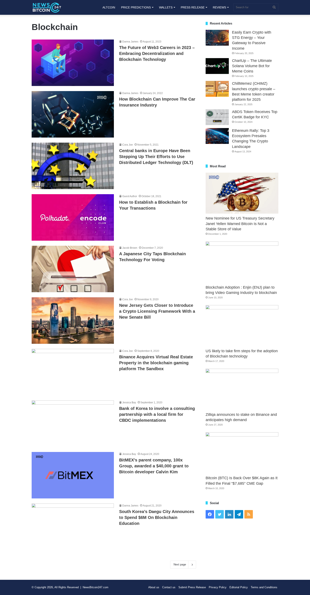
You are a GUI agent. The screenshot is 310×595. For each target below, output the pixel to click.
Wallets (166, 7)
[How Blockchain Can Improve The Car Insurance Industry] (73, 114)
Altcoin (108, 7)
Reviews (219, 7)
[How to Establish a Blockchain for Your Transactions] (73, 217)
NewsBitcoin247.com (95, 587)
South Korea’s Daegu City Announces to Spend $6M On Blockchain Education (156, 517)
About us (153, 587)
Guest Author (129, 196)
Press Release (193, 7)
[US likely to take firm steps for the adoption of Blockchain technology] (242, 325)
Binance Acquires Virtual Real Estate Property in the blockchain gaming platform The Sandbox (156, 363)
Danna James (130, 41)
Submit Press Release (192, 587)
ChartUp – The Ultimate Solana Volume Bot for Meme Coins (252, 66)
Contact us (168, 587)
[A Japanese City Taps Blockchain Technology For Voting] (73, 269)
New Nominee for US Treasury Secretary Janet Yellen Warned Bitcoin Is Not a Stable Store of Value (240, 223)
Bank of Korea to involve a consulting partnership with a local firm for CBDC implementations (157, 414)
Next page (180, 564)
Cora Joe (127, 144)
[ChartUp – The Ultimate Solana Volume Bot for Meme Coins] (217, 66)
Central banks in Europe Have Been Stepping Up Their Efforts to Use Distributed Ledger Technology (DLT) (156, 156)
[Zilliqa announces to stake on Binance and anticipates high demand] (242, 389)
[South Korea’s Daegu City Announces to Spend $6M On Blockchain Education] (73, 527)
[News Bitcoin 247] (47, 7)
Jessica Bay (129, 402)
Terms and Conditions (264, 587)
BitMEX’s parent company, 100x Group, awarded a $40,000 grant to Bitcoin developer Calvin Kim (154, 466)
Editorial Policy (238, 587)
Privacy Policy (217, 587)
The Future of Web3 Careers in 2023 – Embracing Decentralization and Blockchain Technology (157, 53)
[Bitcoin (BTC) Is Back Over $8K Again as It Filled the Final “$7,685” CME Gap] (242, 453)
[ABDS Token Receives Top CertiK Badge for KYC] (217, 117)
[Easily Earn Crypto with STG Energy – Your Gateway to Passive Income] (217, 38)
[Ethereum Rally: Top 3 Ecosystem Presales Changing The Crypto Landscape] (217, 136)
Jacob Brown (129, 247)
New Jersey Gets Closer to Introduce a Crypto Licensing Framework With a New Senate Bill (157, 311)
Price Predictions (136, 7)
